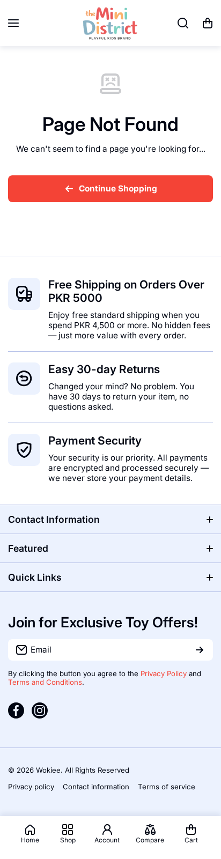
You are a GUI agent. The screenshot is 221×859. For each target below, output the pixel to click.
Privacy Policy (164, 673)
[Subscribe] (199, 650)
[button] (207, 23)
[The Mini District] (110, 23)
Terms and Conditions (45, 682)
